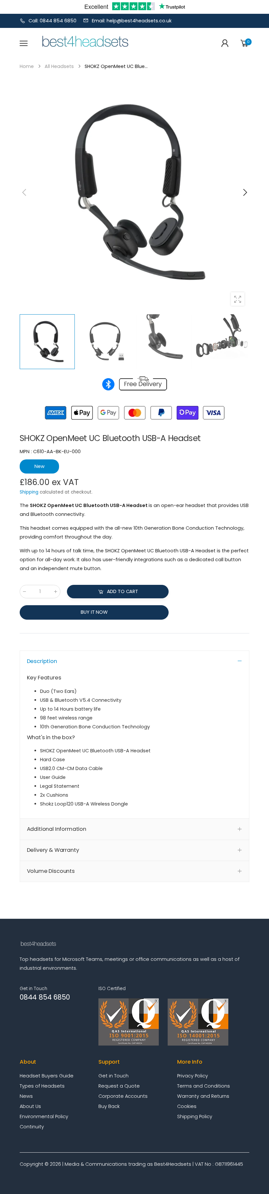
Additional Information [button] (56, 829)
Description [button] (42, 661)
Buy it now (94, 612)
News (26, 1096)
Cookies (187, 1106)
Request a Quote (119, 1086)
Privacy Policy (192, 1075)
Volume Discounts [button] (51, 871)
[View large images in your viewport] (237, 299)
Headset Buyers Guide (46, 1075)
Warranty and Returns (203, 1096)
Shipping (29, 492)
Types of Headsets (42, 1086)
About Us (30, 1106)
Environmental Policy (44, 1116)
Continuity (32, 1126)
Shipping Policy (194, 1116)
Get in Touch (113, 1075)
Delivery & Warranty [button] (53, 850)
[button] (244, 192)
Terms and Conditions (203, 1086)
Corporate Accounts (123, 1096)
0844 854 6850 (45, 997)
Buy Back (109, 1106)
